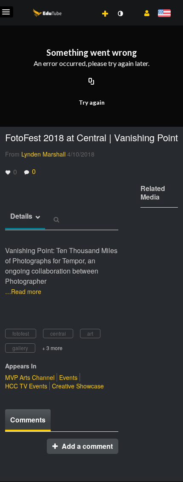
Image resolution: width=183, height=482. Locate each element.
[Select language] (164, 14)
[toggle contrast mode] (120, 13)
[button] (143, 12)
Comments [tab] (28, 420)
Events (68, 377)
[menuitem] (86, 4)
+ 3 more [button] (52, 347)
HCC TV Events (26, 386)
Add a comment (86, 446)
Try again (92, 102)
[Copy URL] (91, 81)
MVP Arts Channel (29, 377)
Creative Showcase (78, 386)
